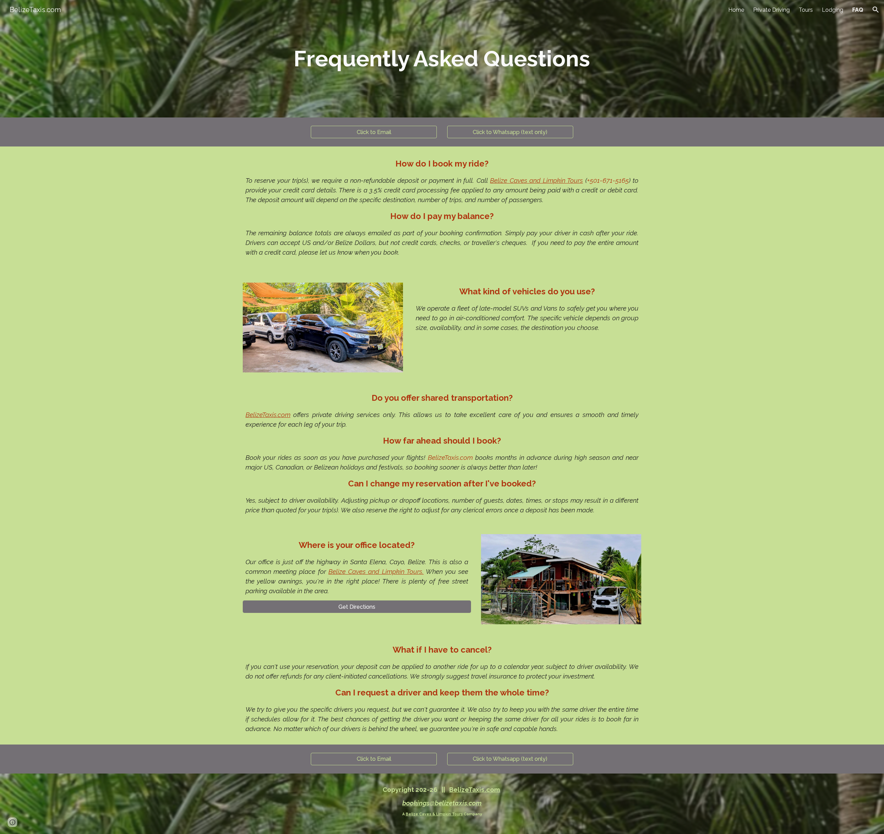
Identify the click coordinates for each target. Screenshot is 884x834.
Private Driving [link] (771, 10)
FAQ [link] (857, 10)
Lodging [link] (832, 10)
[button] (875, 9)
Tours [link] (806, 10)
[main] (442, 59)
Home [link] (736, 10)
